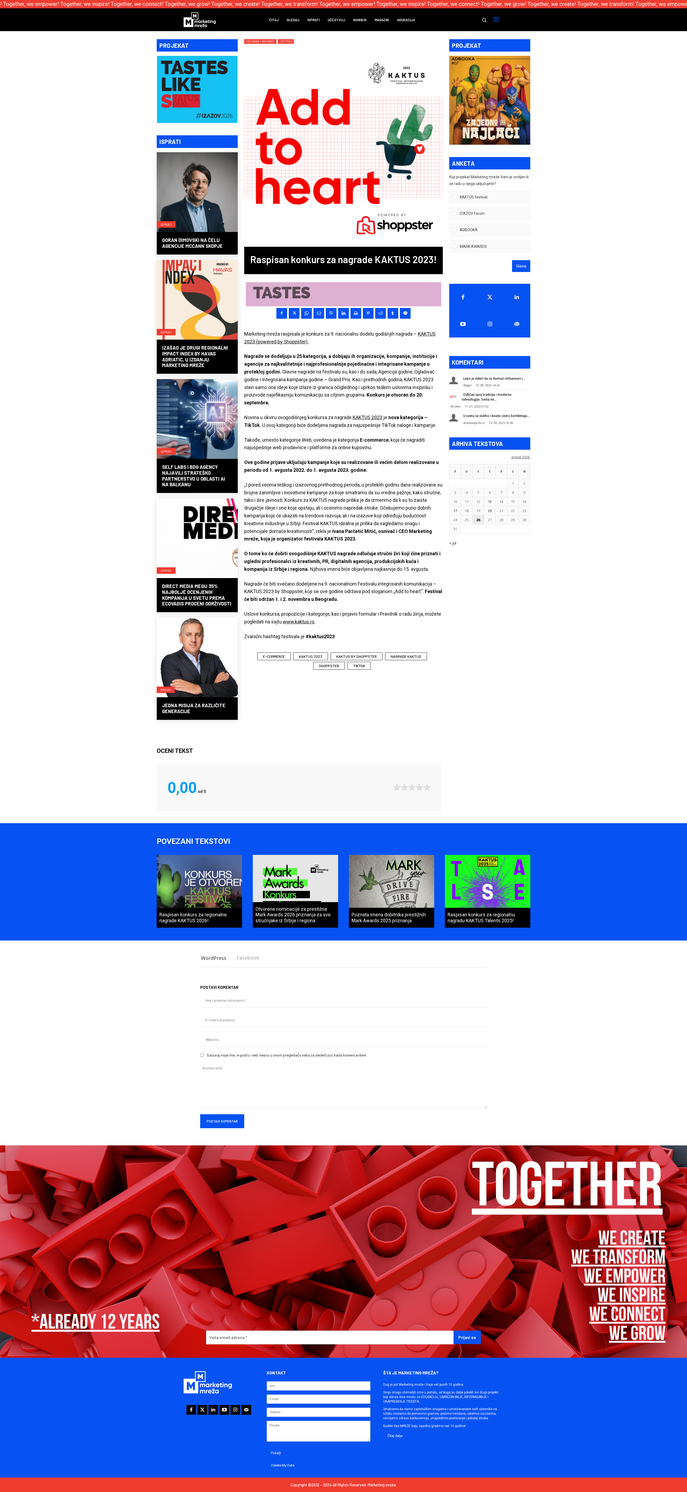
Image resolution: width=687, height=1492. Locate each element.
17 (455, 510)
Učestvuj (285, 41)
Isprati (166, 224)
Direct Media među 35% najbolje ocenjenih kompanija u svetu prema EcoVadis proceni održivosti (196, 595)
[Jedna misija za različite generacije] (197, 658)
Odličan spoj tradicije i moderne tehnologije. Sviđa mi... (486, 397)
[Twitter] (489, 297)
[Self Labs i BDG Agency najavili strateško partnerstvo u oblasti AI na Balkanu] (197, 419)
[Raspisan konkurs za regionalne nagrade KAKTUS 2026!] (199, 891)
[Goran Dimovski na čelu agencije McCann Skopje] (197, 192)
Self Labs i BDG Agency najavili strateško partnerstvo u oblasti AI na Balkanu (193, 475)
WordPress (213, 958)
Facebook (248, 957)
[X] (294, 313)
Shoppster (329, 665)
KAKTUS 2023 (367, 417)
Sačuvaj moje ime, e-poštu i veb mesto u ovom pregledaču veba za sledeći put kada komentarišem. (287, 1055)
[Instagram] (489, 324)
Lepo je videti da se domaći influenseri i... (494, 378)
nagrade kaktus (406, 656)
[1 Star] (397, 787)
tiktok (359, 665)
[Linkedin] (343, 313)
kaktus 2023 (310, 656)
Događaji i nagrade (260, 41)
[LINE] (405, 313)
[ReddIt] (380, 313)
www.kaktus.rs (299, 622)
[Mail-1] (516, 324)
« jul (452, 543)
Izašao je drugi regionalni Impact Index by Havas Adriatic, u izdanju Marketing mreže (195, 356)
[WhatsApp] (306, 313)
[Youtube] (462, 324)
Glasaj (521, 266)
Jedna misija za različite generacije (193, 708)
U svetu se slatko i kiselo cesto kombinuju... (496, 415)
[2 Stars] (404, 787)
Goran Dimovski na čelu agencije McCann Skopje (192, 243)
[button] (484, 20)
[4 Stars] (419, 787)
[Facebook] (281, 313)
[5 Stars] (427, 787)
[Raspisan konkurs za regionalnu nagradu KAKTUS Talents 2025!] (487, 891)
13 (490, 501)
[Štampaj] (355, 313)
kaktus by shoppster (356, 656)
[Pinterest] (368, 313)
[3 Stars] (412, 787)
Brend (165, 690)
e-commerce (274, 656)
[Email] (318, 313)
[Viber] (331, 313)
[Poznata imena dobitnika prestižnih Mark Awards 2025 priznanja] (391, 891)
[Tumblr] (393, 313)
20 (490, 510)
